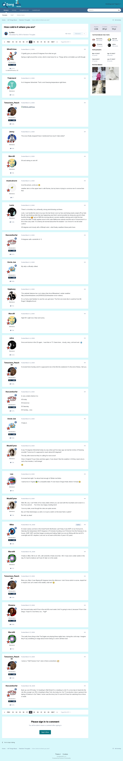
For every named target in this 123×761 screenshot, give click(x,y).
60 (38, 42)
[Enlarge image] (28, 107)
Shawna (11, 605)
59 (34, 42)
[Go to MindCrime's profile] (12, 56)
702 (12, 306)
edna (12, 338)
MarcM (12, 156)
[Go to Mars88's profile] (12, 558)
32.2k (13, 355)
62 (45, 42)
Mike (13, 32)
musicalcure (11, 181)
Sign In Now (45, 732)
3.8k (12, 544)
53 (13, 42)
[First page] (4, 42)
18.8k (12, 281)
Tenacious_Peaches (11, 104)
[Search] (119, 10)
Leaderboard (36, 10)
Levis (11, 205)
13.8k (12, 222)
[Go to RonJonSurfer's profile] (12, 242)
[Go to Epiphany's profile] (12, 296)
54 (16, 42)
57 (27, 42)
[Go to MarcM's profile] (12, 163)
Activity (14, 10)
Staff (12, 15)
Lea (11, 474)
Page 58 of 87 (65, 42)
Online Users (21, 15)
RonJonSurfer (12, 235)
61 (41, 42)
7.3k (12, 462)
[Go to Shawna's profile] (12, 612)
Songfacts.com (24, 10)
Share (69, 33)
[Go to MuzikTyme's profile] (12, 452)
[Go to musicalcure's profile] (12, 187)
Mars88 (11, 552)
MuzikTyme (12, 446)
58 (30, 42)
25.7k (13, 68)
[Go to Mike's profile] (6, 33)
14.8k (12, 624)
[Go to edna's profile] (12, 345)
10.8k (12, 124)
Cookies (65, 754)
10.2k (12, 95)
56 (23, 42)
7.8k (12, 173)
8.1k (12, 490)
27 (13, 197)
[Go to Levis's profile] (12, 212)
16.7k (12, 254)
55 (20, 42)
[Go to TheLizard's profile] (12, 85)
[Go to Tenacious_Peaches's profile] (12, 111)
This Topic (111, 10)
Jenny (11, 132)
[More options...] (85, 49)
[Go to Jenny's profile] (12, 138)
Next (53, 42)
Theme (57, 754)
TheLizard (11, 78)
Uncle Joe (11, 262)
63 (48, 42)
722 (12, 568)
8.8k (12, 148)
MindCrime (11, 49)
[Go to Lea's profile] (12, 480)
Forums (4, 15)
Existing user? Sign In (113, 4)
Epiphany (12, 289)
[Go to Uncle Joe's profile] (12, 269)
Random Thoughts (29, 34)
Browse (6, 10)
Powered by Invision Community (61, 758)
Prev (8, 42)
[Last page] (57, 42)
